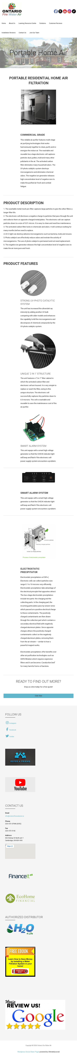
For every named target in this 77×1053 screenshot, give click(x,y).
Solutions (42, 23)
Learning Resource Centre (27, 23)
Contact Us (22, 33)
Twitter (11, 737)
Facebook (12, 730)
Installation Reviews (9, 33)
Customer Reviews (55, 23)
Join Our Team (34, 33)
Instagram (12, 723)
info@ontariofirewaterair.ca (14, 816)
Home (4, 23)
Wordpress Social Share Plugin (28, 1052)
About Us (12, 23)
